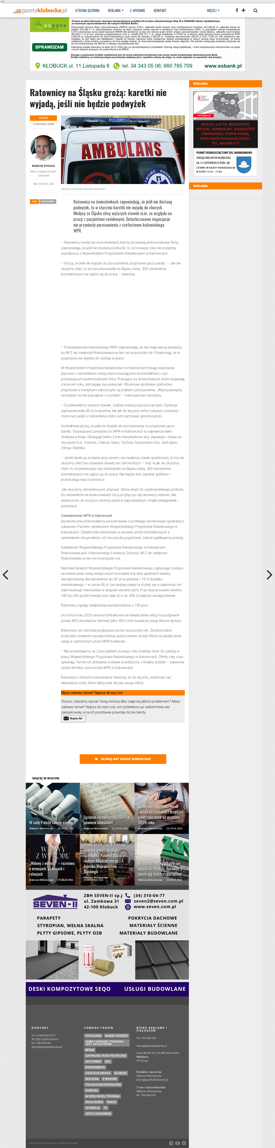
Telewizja (93, 1107)
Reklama (114, 10)
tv (105, 1107)
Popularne (47, 201)
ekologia (92, 1078)
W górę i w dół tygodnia (102, 1096)
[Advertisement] (123, 311)
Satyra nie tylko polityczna (106, 1055)
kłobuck (121, 1073)
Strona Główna (87, 10)
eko (107, 1061)
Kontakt (160, 10)
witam (90, 1049)
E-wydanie (137, 10)
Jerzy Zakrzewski (98, 1113)
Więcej (212, 10)
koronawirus (95, 1067)
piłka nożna (94, 1102)
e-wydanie (110, 1078)
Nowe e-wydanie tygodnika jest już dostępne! (105, 1043)
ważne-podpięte (116, 1035)
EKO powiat (93, 1061)
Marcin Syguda (43, 165)
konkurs (92, 1090)
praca (111, 1102)
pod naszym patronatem (103, 1084)
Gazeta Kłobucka (98, 1073)
